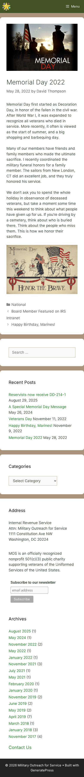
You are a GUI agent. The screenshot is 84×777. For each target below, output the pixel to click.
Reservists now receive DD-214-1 (37, 394)
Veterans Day (20, 419)
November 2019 (22, 697)
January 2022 (20, 657)
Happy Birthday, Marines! (33, 324)
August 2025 (20, 631)
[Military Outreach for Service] (6, 6)
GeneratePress (42, 770)
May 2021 (17, 677)
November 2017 (22, 736)
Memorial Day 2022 (25, 437)
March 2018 (19, 723)
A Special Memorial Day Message (38, 407)
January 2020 (21, 690)
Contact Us (20, 747)
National (18, 304)
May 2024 (17, 638)
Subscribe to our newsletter (33, 582)
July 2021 (17, 671)
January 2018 (20, 730)
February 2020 (21, 684)
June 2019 (18, 703)
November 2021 (22, 664)
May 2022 (17, 651)
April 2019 (17, 717)
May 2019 (17, 710)
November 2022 (23, 644)
